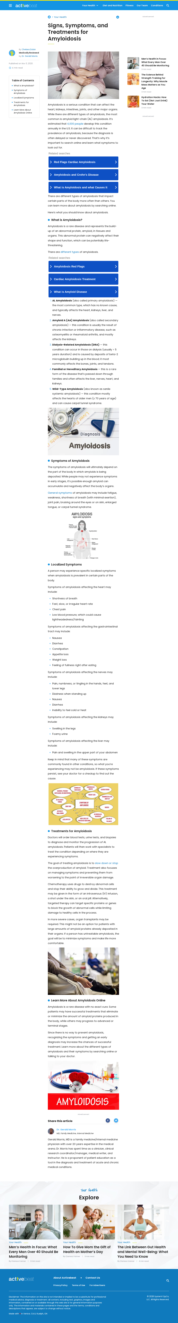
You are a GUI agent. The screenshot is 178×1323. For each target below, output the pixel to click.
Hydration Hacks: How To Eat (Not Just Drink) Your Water (154, 101)
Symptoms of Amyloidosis (20, 91)
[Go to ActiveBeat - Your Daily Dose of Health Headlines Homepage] (23, 5)
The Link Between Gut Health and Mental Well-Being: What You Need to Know (143, 1252)
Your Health (88, 5)
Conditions (157, 5)
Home (49, 17)
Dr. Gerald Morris (30, 56)
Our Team (142, 5)
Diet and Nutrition (112, 5)
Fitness (130, 5)
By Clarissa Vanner (17, 1261)
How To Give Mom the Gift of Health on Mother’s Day (87, 1249)
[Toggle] (97, 5)
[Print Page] (117, 17)
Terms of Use (78, 1285)
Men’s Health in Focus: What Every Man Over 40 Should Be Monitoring (155, 62)
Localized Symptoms (24, 97)
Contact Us (93, 1277)
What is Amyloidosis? (24, 85)
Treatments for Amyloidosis (21, 104)
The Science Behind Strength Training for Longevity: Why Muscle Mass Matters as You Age (154, 81)
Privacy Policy (60, 1285)
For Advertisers (97, 1285)
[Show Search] (167, 5)
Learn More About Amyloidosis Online (23, 111)
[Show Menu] (10, 5)
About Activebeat (64, 1277)
